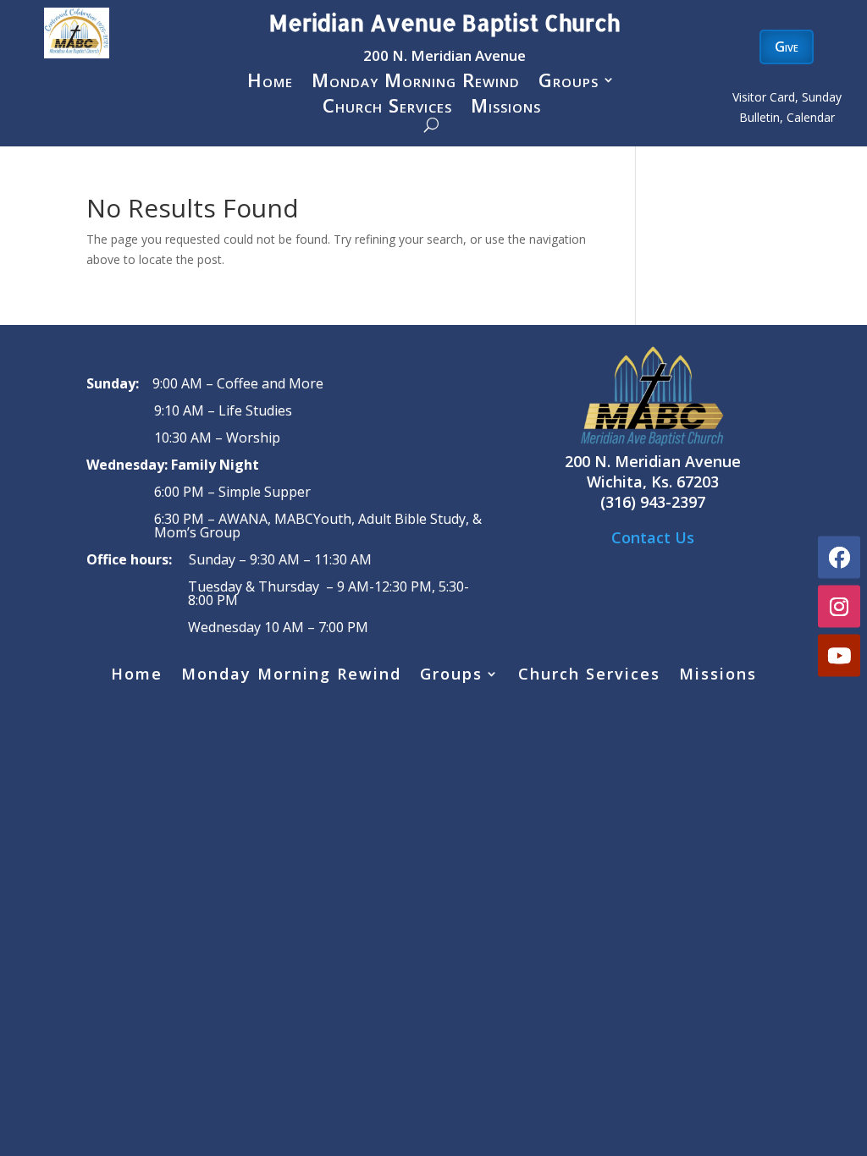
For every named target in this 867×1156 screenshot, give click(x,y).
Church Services (387, 108)
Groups (568, 83)
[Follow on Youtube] (839, 656)
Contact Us (652, 537)
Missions (506, 108)
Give (786, 46)
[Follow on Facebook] (839, 558)
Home (270, 83)
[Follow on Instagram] (839, 607)
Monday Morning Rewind (416, 83)
